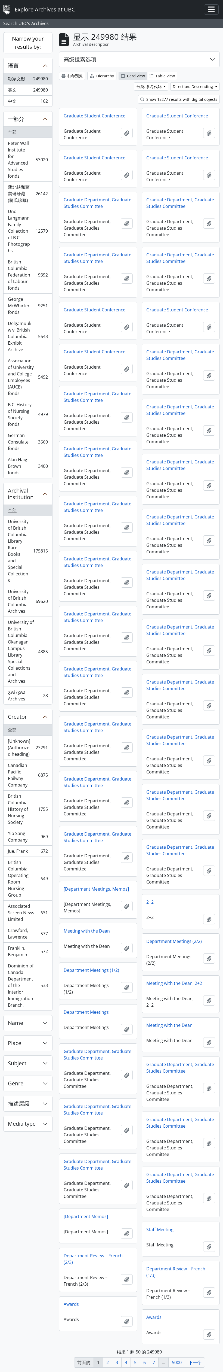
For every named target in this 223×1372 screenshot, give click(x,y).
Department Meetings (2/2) (174, 941)
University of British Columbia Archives (28, 601)
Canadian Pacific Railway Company (28, 775)
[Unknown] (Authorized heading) (28, 747)
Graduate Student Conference (94, 116)
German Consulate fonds (28, 441)
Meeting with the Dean (87, 931)
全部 (12, 132)
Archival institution (20, 494)
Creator (17, 716)
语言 (13, 65)
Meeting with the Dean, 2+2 (174, 983)
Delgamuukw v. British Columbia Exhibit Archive (28, 336)
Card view (135, 75)
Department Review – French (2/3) (93, 1259)
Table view (164, 75)
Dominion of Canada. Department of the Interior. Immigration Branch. (28, 985)
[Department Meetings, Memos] (96, 889)
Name (15, 1023)
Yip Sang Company (28, 836)
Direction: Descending (193, 86)
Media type (22, 1123)
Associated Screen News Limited (28, 912)
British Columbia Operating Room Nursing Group (28, 878)
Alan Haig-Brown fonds (28, 466)
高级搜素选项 (80, 59)
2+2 (150, 902)
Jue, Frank (28, 852)
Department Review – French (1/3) (175, 1272)
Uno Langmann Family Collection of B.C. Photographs (28, 231)
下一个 (195, 1362)
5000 (177, 1362)
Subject (17, 1063)
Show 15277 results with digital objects (181, 99)
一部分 (16, 119)
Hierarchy (104, 75)
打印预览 (74, 75)
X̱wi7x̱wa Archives (28, 695)
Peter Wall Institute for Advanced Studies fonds (28, 159)
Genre (15, 1083)
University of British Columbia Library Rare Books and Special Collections (28, 550)
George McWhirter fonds (28, 305)
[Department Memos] (86, 1216)
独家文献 (28, 80)
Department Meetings (86, 1012)
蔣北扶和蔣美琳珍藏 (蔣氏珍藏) (28, 193)
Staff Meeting (160, 1230)
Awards (71, 1304)
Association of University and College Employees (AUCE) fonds (28, 377)
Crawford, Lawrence (28, 933)
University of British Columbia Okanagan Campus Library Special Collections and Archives (28, 651)
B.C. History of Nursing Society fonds (28, 414)
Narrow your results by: (28, 42)
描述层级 (19, 1103)
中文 (28, 102)
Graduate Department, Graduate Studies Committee (97, 203)
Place (14, 1043)
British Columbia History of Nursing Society (28, 809)
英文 (28, 91)
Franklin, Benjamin (28, 951)
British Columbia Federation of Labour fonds (28, 275)
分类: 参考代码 (150, 86)
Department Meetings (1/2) (91, 970)
